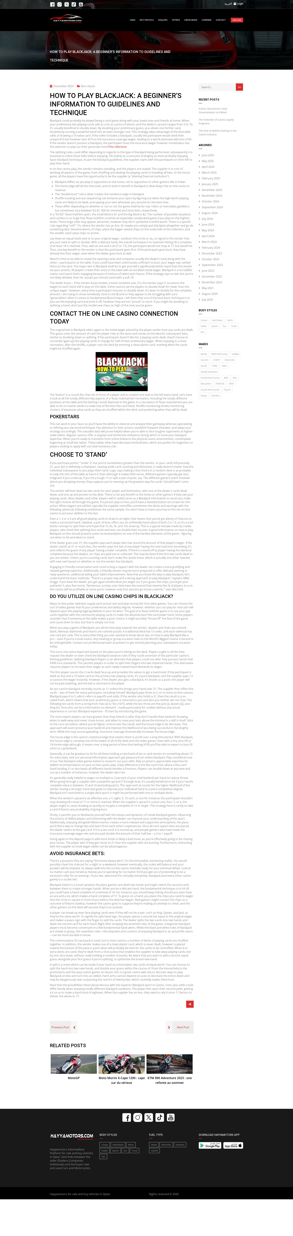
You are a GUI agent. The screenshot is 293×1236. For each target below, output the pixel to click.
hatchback (217, 320)
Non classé (88, 86)
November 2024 (212, 196)
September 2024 (212, 207)
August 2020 (210, 294)
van (202, 332)
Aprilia (204, 353)
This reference (118, 147)
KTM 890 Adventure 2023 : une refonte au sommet (170, 1080)
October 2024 (210, 201)
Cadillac (235, 353)
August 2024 (210, 213)
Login (239, 3)
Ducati (204, 365)
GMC (224, 365)
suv (224, 326)
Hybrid (154, 1150)
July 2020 (207, 299)
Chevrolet (229, 359)
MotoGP (74, 1078)
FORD (214, 365)
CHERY (216, 359)
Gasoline (180, 1144)
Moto (230, 320)
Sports (214, 326)
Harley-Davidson (209, 371)
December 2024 (212, 190)
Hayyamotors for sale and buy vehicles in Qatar (80, 1194)
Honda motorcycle (210, 377)
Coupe (204, 320)
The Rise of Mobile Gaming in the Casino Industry (218, 132)
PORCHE (220, 383)
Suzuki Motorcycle (210, 389)
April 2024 (208, 236)
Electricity (166, 1144)
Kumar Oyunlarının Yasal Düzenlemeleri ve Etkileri (213, 110)
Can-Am (205, 359)
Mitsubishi (206, 383)
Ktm (235, 377)
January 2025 (210, 184)
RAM (231, 383)
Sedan (204, 326)
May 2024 (208, 230)
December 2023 (212, 253)
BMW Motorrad (219, 353)
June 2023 (208, 271)
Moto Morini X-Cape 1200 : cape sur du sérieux (122, 1080)
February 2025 (211, 178)
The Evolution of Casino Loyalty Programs (216, 121)
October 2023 (210, 259)
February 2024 (211, 247)
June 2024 (208, 224)
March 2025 (209, 172)
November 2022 (212, 282)
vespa (204, 395)
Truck (234, 326)
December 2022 (212, 276)
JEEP (226, 377)
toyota (227, 389)
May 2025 (208, 161)
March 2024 (209, 242)
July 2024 (207, 219)
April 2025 (208, 167)
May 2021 (208, 288)
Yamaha (215, 395)
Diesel (154, 1144)
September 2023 (212, 265)
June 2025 (208, 155)
